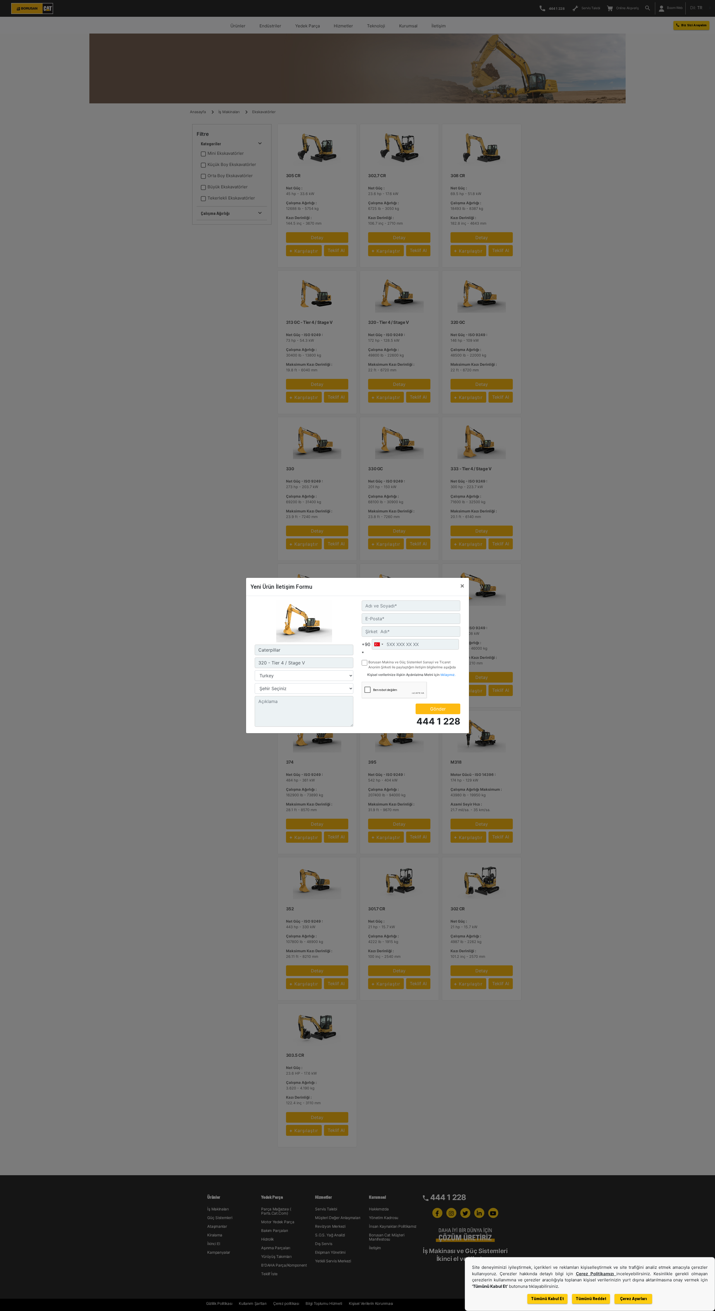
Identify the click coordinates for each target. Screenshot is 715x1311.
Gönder (438, 709)
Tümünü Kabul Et (547, 1298)
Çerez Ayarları (633, 1298)
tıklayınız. (448, 675)
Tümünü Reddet (591, 1298)
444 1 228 (438, 721)
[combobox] (378, 644)
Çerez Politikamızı (596, 1273)
